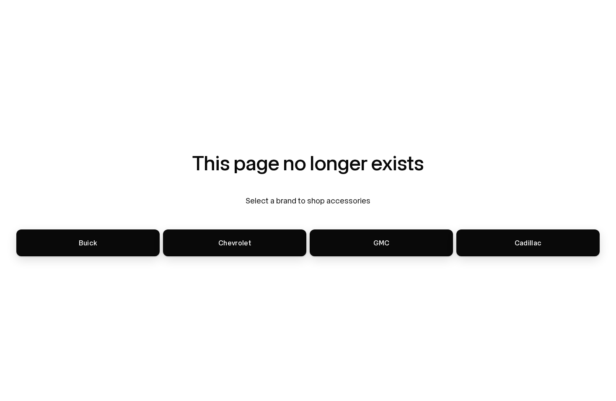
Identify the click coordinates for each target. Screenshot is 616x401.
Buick (88, 243)
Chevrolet (234, 243)
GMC (381, 243)
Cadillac (528, 243)
